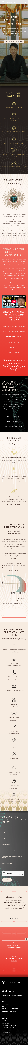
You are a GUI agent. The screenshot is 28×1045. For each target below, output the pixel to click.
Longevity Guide (14, 947)
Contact (5, 1023)
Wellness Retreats (10, 1011)
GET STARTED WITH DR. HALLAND (14, 41)
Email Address (5, 838)
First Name (4, 827)
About (4, 1018)
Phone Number (5, 844)
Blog (4, 1020)
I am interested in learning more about (11, 850)
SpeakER (5, 1013)
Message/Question (7, 863)
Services (5, 1004)
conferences (7, 1032)
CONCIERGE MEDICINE (10, 1009)
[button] (25, 3)
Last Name (4, 832)
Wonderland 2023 (9, 1035)
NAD (3, 1006)
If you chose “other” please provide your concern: (12, 857)
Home (4, 1001)
